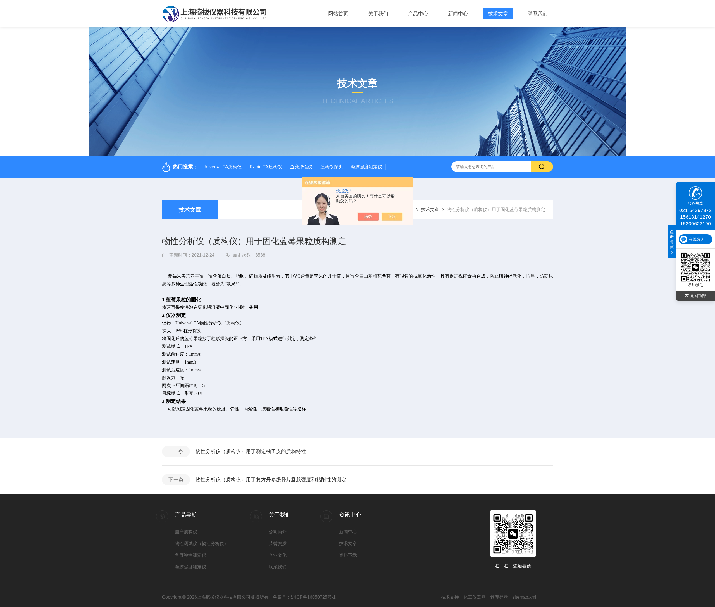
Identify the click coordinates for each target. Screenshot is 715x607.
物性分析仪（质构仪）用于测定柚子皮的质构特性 (251, 451)
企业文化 (278, 555)
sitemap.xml (524, 597)
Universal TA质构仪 (222, 166)
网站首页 (338, 13)
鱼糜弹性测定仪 (190, 555)
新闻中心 (458, 13)
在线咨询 (696, 239)
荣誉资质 (278, 543)
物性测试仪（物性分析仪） (201, 543)
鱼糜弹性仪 (301, 166)
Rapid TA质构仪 (266, 166)
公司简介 (278, 531)
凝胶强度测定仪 (366, 166)
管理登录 (499, 597)
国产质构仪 (186, 531)
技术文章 (498, 13)
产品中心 (418, 13)
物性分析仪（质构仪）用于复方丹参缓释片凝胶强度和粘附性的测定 (271, 479)
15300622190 (695, 223)
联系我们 (538, 13)
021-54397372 (695, 210)
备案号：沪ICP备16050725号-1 (304, 597)
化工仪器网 (474, 597)
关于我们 (378, 13)
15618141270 (695, 217)
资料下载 (348, 555)
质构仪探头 (331, 166)
